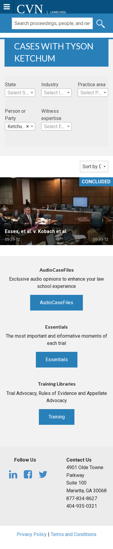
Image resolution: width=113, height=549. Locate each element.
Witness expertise (51, 114)
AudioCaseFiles (56, 302)
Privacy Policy (32, 534)
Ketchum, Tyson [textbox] (21, 126)
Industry (49, 84)
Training (57, 417)
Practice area (91, 84)
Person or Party (15, 114)
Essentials (57, 359)
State (10, 84)
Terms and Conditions (73, 534)
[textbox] (20, 93)
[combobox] (20, 92)
